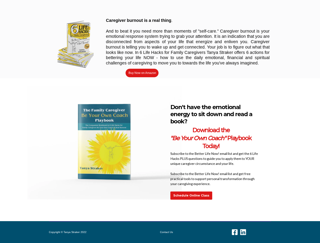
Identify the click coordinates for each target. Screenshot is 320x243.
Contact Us (166, 232)
